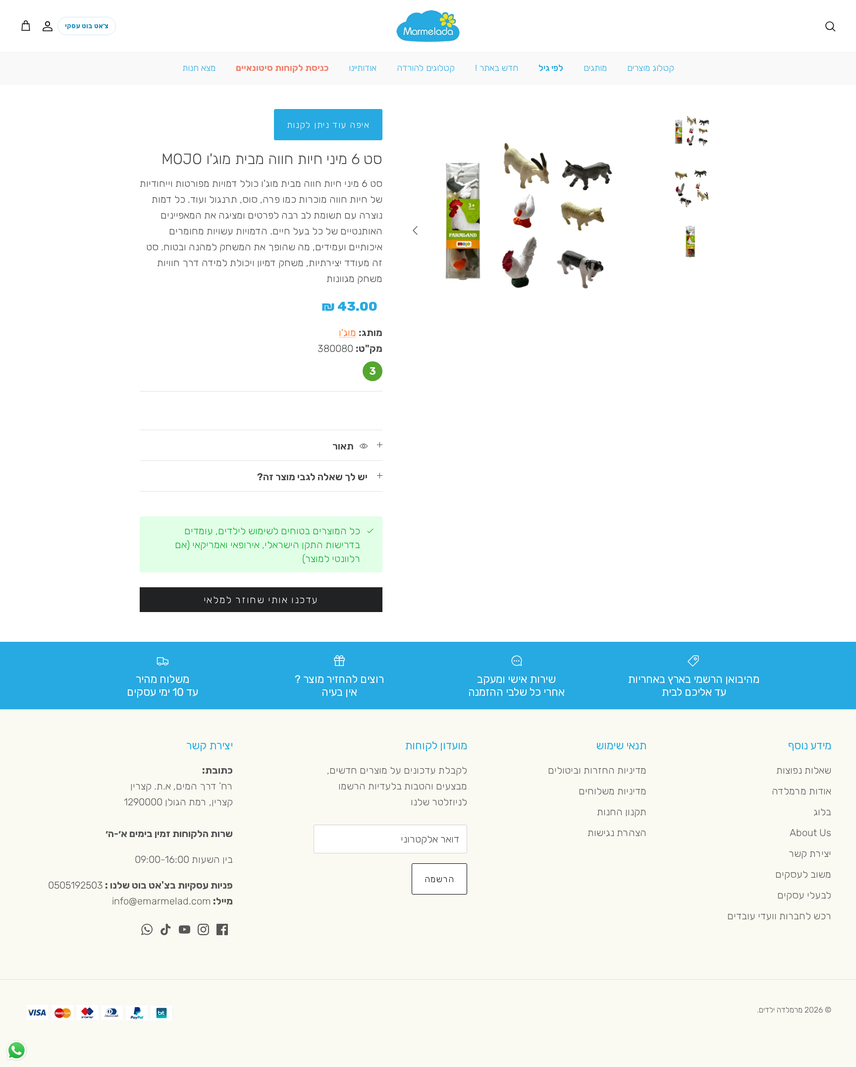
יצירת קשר (810, 853)
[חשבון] (49, 26)
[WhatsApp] (147, 929)
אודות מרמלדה (801, 791)
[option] (525, 230)
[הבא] (415, 230)
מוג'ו (347, 332)
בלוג (822, 812)
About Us (810, 833)
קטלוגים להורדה (426, 67)
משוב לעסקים (803, 874)
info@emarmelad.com (161, 901)
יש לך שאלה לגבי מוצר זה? (312, 477)
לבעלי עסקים (804, 895)
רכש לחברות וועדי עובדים (779, 916)
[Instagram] (203, 929)
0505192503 (75, 885)
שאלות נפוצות (803, 770)
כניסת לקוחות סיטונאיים (282, 67)
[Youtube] (184, 929)
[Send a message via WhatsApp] (16, 1050)
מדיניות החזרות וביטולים (597, 770)
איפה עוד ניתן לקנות (328, 124)
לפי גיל (550, 67)
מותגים (595, 67)
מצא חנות (198, 67)
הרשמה (439, 879)
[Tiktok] (165, 929)
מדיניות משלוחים (612, 791)
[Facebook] (222, 929)
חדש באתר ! (496, 67)
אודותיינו (362, 67)
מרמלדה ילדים (780, 1009)
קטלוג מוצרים (650, 67)
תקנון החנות (621, 812)
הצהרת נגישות (617, 833)
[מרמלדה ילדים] (428, 26)
